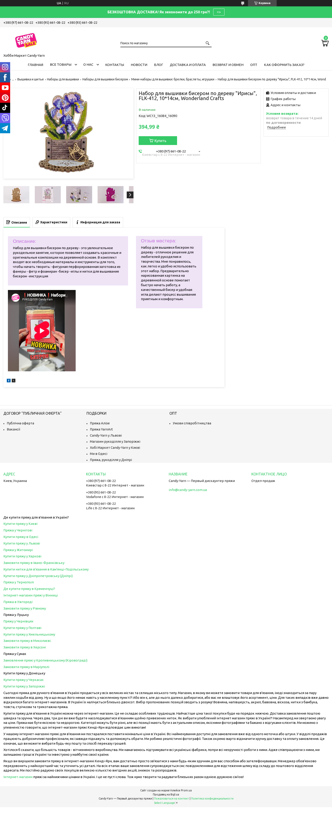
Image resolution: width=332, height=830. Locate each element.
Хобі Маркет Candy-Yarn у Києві (115, 447)
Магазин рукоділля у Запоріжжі (115, 441)
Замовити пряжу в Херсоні (24, 647)
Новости (139, 65)
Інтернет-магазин (18, 777)
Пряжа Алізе (100, 423)
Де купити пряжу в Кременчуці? (29, 589)
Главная (35, 65)
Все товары (60, 64)
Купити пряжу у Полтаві (22, 628)
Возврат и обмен (228, 65)
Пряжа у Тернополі (18, 582)
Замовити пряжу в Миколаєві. (27, 641)
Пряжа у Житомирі (18, 550)
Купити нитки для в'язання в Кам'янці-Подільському (46, 569)
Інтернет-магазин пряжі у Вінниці (30, 595)
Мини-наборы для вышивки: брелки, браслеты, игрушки (172, 79)
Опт (253, 65)
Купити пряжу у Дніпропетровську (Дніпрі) (38, 576)
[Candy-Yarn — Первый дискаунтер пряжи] (26, 39)
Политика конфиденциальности (212, 798)
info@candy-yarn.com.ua (188, 490)
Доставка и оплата (188, 65)
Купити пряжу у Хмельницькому (29, 634)
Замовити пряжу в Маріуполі (26, 667)
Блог (158, 65)
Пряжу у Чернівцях (18, 621)
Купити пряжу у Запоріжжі (24, 686)
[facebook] (9, 381)
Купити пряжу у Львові (21, 543)
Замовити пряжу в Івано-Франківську (33, 563)
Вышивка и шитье (30, 79)
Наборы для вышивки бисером (105, 79)
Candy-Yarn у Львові (106, 435)
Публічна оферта (20, 423)
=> (219, 12)
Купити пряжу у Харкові (22, 556)
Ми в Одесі (98, 454)
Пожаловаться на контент (171, 798)
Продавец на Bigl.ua (166, 794)
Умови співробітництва (192, 423)
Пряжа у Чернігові (17, 530)
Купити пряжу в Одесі (20, 537)
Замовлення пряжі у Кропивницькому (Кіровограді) (45, 660)
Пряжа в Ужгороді (18, 602)
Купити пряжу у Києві (20, 524)
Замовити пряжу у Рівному (24, 608)
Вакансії (13, 429)
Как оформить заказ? (284, 65)
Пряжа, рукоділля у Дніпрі (111, 460)
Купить (160, 141)
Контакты (114, 65)
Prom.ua (186, 790)
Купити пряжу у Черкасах (23, 680)
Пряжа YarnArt (101, 429)
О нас (88, 64)
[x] (13, 381)
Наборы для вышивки (63, 79)
